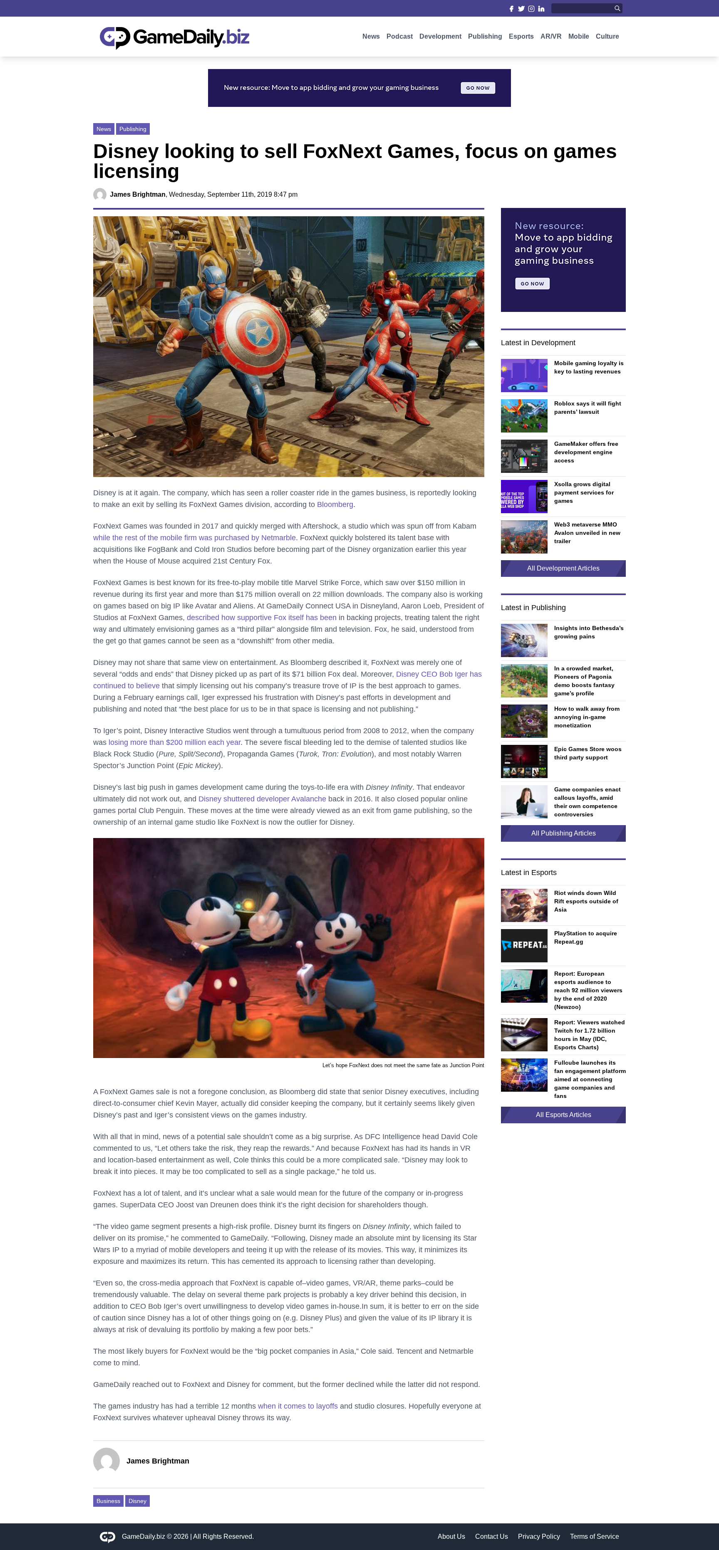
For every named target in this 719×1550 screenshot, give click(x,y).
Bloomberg (335, 504)
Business (108, 1501)
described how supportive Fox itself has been (262, 617)
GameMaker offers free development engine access (586, 452)
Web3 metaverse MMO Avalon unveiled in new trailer (587, 532)
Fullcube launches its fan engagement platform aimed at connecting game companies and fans (590, 1079)
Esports (521, 36)
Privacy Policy (539, 1536)
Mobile (578, 36)
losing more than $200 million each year (174, 742)
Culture (607, 36)
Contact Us (491, 1536)
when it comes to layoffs (298, 1406)
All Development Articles (563, 568)
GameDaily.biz (143, 1536)
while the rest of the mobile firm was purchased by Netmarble (194, 538)
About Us (451, 1536)
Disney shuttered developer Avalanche (262, 799)
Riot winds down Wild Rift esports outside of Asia (586, 901)
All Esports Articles (563, 1114)
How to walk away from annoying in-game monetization (587, 717)
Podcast (400, 36)
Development (440, 36)
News (371, 36)
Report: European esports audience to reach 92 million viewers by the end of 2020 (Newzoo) (588, 990)
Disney (137, 1501)
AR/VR (551, 36)
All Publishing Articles (563, 833)
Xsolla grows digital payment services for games (584, 492)
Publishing (485, 36)
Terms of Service (594, 1536)
